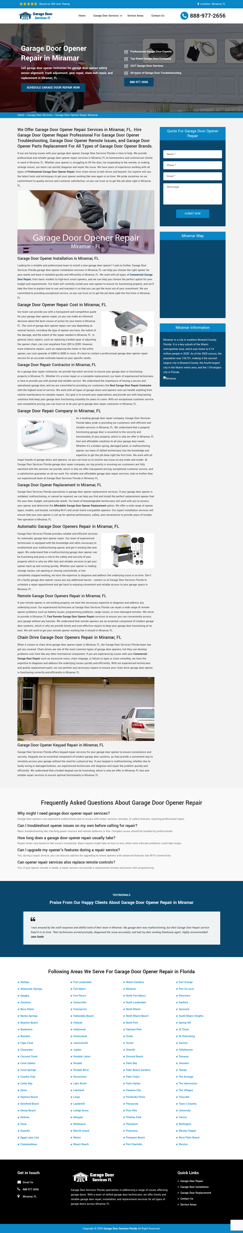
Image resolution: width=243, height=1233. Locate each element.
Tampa (183, 1070)
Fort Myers (79, 989)
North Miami (133, 1009)
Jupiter (77, 1050)
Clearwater (26, 1050)
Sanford (183, 1002)
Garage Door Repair (191, 1181)
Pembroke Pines (135, 1097)
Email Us (28, 1182)
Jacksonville (80, 1043)
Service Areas (135, 16)
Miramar (131, 989)
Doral (23, 1124)
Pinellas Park (133, 1117)
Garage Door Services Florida (120, 1229)
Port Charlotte (134, 1144)
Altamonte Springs (31, 989)
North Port (132, 1023)
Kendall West (81, 1070)
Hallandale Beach (83, 1016)
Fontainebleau (28, 1144)
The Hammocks (188, 1083)
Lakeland (78, 1090)
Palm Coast (132, 1077)
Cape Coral (26, 1043)
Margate (78, 1117)
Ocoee (129, 1043)
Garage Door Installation (194, 1187)
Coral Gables (27, 1063)
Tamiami (184, 1063)
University (185, 1110)
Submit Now (193, 213)
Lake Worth (80, 1083)
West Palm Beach (189, 1137)
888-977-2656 (208, 16)
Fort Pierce (79, 996)
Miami (77, 1137)
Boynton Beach (29, 1023)
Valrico (183, 1117)
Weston (183, 1144)
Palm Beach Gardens (138, 1070)
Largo (76, 1097)
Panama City (133, 1090)
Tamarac (184, 1056)
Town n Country (188, 1104)
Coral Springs (28, 1070)
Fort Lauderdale (82, 982)
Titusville (184, 1097)
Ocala (129, 1036)
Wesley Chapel (187, 1131)
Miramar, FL (219, 4)
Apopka (24, 996)
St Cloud (184, 1029)
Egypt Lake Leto (29, 1137)
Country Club (27, 1077)
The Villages (186, 1090)
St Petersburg (187, 1036)
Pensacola (132, 1104)
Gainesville (79, 1002)
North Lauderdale (136, 1002)
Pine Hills (131, 1110)
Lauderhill (79, 1104)
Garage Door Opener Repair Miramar (76, 115)
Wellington (185, 1124)
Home (82, 16)
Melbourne (79, 1124)
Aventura (25, 1002)
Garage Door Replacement (195, 1193)
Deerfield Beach (29, 1104)
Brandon (25, 1036)
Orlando (130, 1050)
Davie (23, 1090)
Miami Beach (81, 1144)
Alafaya (24, 982)
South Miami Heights (191, 1016)
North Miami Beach (137, 1016)
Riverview (184, 996)
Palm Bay (131, 1063)
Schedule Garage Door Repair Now (53, 88)
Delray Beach (28, 1110)
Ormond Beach (134, 1056)
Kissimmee (80, 1077)
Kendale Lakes (82, 1056)
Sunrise (183, 1043)
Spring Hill (185, 1023)
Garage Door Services (106, 16)
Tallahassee (186, 1050)
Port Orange (186, 982)
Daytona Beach (29, 1097)
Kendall (77, 1063)
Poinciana (132, 1131)
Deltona (24, 1117)
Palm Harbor (133, 1083)
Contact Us (157, 16)
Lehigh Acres (81, 1110)
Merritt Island (81, 1131)
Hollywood (79, 1029)
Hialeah (77, 1023)
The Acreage (186, 1077)
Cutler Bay (26, 1083)
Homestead (80, 1036)
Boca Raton (27, 1009)
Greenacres (80, 1009)
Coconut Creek (29, 1056)
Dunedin (25, 1131)
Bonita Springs (29, 1016)
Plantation (132, 1124)
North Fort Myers (136, 996)
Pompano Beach (135, 1137)
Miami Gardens (135, 982)
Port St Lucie (186, 989)
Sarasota (184, 1009)
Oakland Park (134, 1029)
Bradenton (26, 1029)
